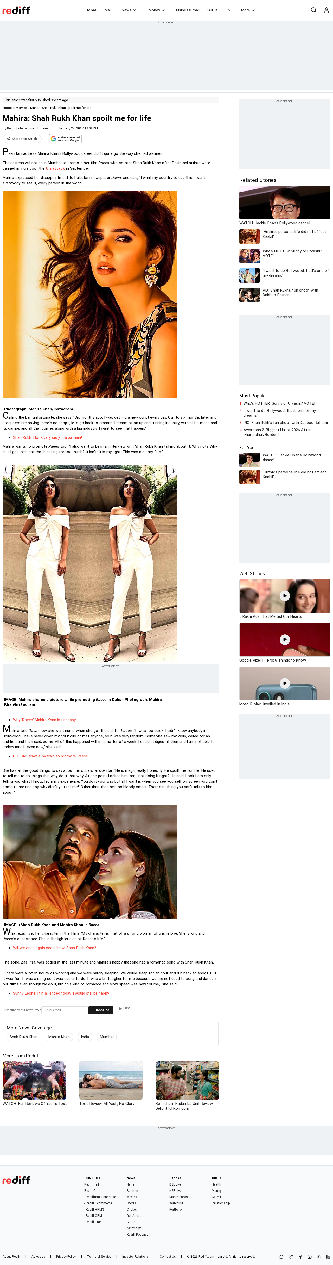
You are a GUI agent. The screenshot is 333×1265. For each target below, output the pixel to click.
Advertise (38, 1256)
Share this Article (25, 139)
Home (91, 10)
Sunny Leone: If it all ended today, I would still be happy (61, 993)
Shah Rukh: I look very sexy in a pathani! (47, 437)
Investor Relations (135, 1256)
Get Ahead (134, 1216)
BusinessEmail (187, 10)
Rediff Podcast (137, 1234)
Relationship (221, 1203)
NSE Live (175, 1191)
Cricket (132, 1209)
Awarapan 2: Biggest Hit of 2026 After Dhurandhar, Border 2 (277, 432)
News (126, 10)
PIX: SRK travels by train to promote (50, 756)
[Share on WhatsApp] (281, 1257)
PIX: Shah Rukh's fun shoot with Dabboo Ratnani (286, 422)
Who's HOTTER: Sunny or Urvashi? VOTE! (279, 403)
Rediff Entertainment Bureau (27, 128)
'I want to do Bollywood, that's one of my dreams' (280, 413)
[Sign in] (326, 10)
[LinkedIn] (328, 1257)
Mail (108, 10)
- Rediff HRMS (94, 1209)
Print (126, 1008)
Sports (131, 1203)
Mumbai (107, 1037)
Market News (178, 1197)
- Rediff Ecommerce (98, 1203)
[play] (285, 596)
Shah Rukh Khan (23, 1037)
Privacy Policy (66, 1256)
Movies (21, 108)
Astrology (134, 1228)
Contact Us (168, 1256)
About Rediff (11, 1256)
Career (216, 1197)
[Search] (313, 10)
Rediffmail (91, 1184)
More (245, 10)
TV (228, 10)
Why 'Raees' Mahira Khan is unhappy (44, 720)
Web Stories (252, 573)
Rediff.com (206, 1256)
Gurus (212, 10)
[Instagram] (310, 1257)
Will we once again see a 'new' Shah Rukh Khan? (55, 948)
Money (154, 10)
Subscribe (100, 1010)
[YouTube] (319, 1257)
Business (133, 1191)
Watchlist (176, 1203)
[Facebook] (300, 1257)
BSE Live (175, 1184)
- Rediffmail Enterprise (100, 1197)
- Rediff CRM (93, 1216)
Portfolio (175, 1209)
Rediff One (91, 1191)
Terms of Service (99, 1256)
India (85, 1037)
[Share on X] (291, 1257)
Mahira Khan (59, 1037)
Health (216, 1184)
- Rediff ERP (92, 1222)
